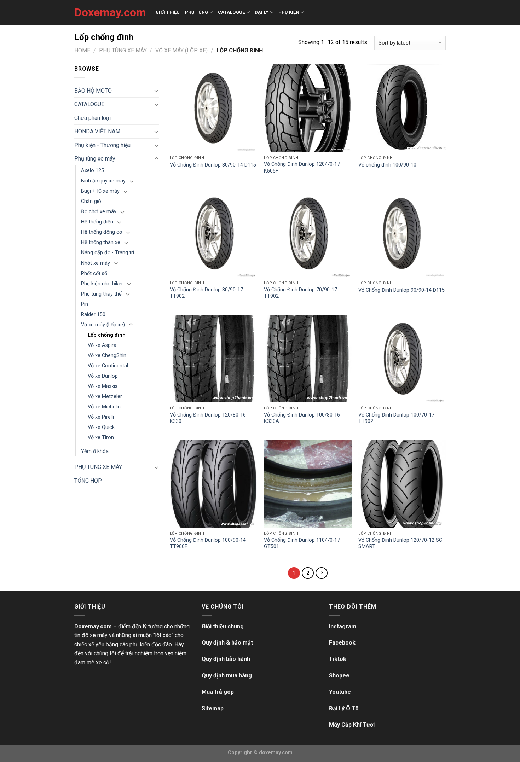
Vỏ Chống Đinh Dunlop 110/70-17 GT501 (302, 543)
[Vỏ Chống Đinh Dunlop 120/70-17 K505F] (307, 108)
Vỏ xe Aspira (102, 345)
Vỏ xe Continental (108, 366)
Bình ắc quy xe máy (103, 181)
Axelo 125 (92, 171)
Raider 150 (93, 315)
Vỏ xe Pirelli (101, 417)
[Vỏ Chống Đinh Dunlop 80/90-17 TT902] (213, 233)
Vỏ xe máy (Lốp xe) (181, 50)
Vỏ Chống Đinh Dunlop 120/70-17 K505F (302, 167)
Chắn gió (91, 201)
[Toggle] (156, 90)
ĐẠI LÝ (262, 12)
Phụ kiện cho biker (102, 284)
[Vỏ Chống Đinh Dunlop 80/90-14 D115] (213, 108)
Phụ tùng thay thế (101, 294)
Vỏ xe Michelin (104, 407)
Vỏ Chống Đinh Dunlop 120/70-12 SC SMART (400, 543)
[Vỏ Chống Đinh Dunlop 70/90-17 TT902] (307, 233)
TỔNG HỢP (88, 480)
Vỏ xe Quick (101, 427)
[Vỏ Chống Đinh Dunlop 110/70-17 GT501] (307, 484)
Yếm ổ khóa (95, 451)
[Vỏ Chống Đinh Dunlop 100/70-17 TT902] (402, 358)
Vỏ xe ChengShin (107, 356)
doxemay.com (276, 753)
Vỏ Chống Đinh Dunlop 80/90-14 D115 (213, 165)
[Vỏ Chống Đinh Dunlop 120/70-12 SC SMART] (402, 484)
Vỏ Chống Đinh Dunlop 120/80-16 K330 (208, 418)
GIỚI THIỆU (168, 12)
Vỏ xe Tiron (101, 438)
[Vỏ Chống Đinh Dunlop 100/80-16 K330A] (307, 358)
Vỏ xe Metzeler (105, 397)
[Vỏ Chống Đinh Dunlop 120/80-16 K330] (213, 358)
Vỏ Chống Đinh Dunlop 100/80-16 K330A (302, 418)
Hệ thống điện (97, 222)
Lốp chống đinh (107, 335)
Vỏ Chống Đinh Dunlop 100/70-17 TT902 (396, 418)
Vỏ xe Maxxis (102, 386)
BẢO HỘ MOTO (93, 90)
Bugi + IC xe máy (100, 191)
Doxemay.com (109, 12)
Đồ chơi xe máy (98, 212)
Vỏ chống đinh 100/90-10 (387, 165)
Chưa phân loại (92, 118)
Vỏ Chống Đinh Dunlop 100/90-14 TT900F (208, 543)
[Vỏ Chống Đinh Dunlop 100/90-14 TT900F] (213, 484)
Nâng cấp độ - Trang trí (107, 253)
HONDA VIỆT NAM (97, 131)
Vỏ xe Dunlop (103, 376)
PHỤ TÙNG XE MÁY (98, 467)
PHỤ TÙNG (196, 12)
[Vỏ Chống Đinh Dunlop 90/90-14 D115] (402, 233)
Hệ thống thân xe (100, 242)
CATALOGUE (231, 12)
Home (82, 50)
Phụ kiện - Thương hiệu (102, 145)
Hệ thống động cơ (101, 232)
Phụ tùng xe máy (123, 50)
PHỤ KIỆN (288, 12)
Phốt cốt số (94, 274)
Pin (84, 304)
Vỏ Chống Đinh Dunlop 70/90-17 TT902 (300, 293)
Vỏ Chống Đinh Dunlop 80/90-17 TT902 (206, 293)
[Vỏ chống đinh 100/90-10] (402, 108)
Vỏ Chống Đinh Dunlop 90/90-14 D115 (401, 290)
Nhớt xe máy (95, 263)
